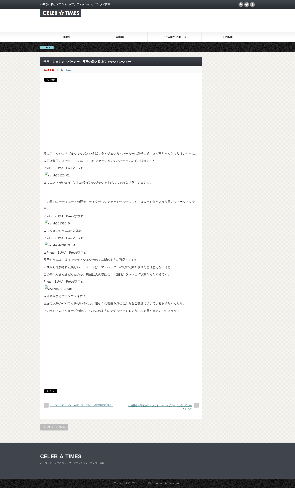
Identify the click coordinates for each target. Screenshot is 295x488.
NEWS (68, 70)
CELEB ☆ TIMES (60, 456)
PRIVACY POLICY (174, 37)
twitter (246, 4)
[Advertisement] (121, 114)
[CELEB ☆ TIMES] (60, 15)
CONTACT (228, 37)
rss (240, 4)
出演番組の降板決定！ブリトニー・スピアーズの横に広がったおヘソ (160, 407)
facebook (252, 4)
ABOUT (121, 37)
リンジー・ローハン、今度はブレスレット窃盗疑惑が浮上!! (81, 405)
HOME (67, 37)
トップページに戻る (54, 427)
